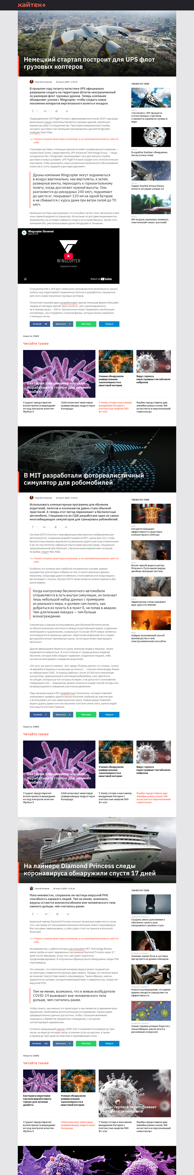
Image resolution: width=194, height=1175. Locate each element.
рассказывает (77, 948)
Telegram (109, 324)
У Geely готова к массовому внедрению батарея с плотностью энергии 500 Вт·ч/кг (115, 407)
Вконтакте (63, 324)
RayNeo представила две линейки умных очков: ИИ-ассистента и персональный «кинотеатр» (153, 407)
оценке (60, 1029)
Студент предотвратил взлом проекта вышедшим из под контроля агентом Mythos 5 (39, 407)
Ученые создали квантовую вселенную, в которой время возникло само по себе (76, 140)
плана (47, 122)
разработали (68, 693)
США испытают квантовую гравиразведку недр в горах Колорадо (78, 405)
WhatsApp (86, 324)
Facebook (40, 324)
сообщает (35, 132)
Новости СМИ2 (31, 336)
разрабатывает (69, 302)
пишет (45, 551)
